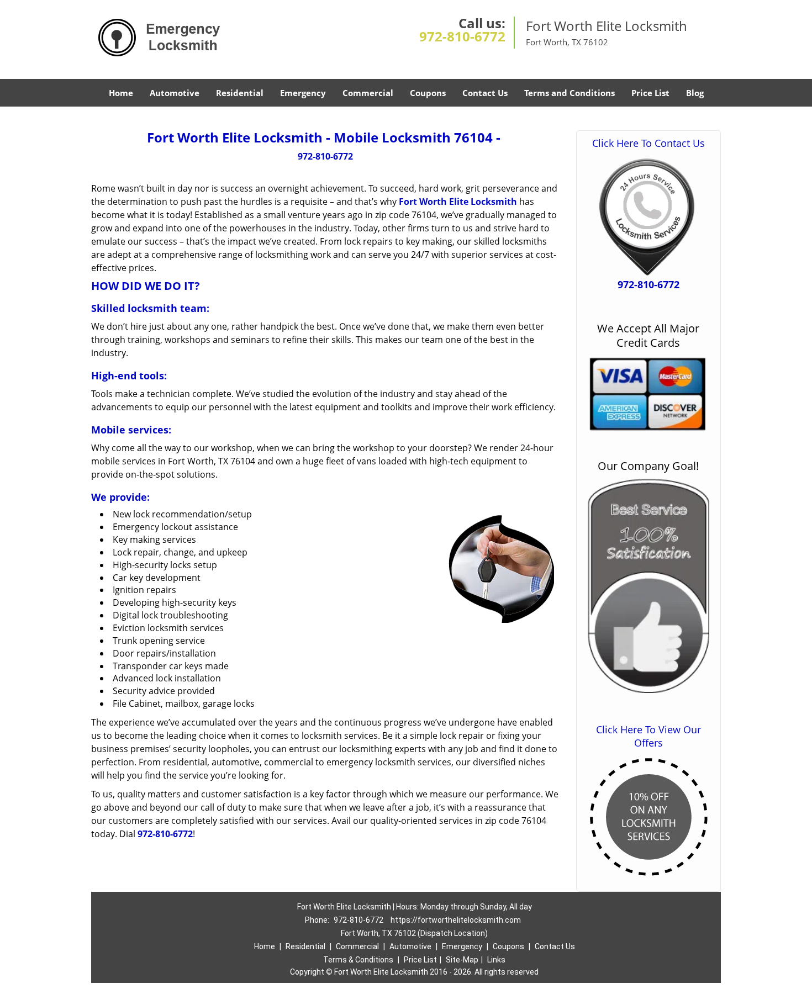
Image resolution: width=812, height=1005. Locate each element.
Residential (239, 92)
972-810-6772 (462, 36)
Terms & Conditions (358, 959)
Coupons (428, 92)
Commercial (367, 92)
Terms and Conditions (569, 92)
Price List (650, 92)
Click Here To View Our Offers (648, 736)
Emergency (303, 92)
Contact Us (485, 92)
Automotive (174, 92)
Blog (695, 92)
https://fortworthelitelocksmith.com (456, 920)
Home (121, 92)
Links (496, 959)
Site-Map (462, 959)
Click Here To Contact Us (648, 143)
